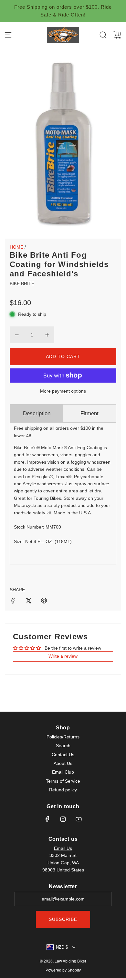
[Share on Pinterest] (44, 601)
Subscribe (63, 919)
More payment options (63, 391)
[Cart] (117, 35)
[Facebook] (47, 819)
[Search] (103, 35)
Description (36, 413)
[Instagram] (63, 819)
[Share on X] (28, 601)
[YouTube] (78, 819)
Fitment (89, 413)
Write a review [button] (63, 656)
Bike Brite (22, 283)
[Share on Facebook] (13, 601)
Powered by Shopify (63, 970)
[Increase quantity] (47, 335)
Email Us (63, 848)
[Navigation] (8, 35)
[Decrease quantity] (17, 335)
